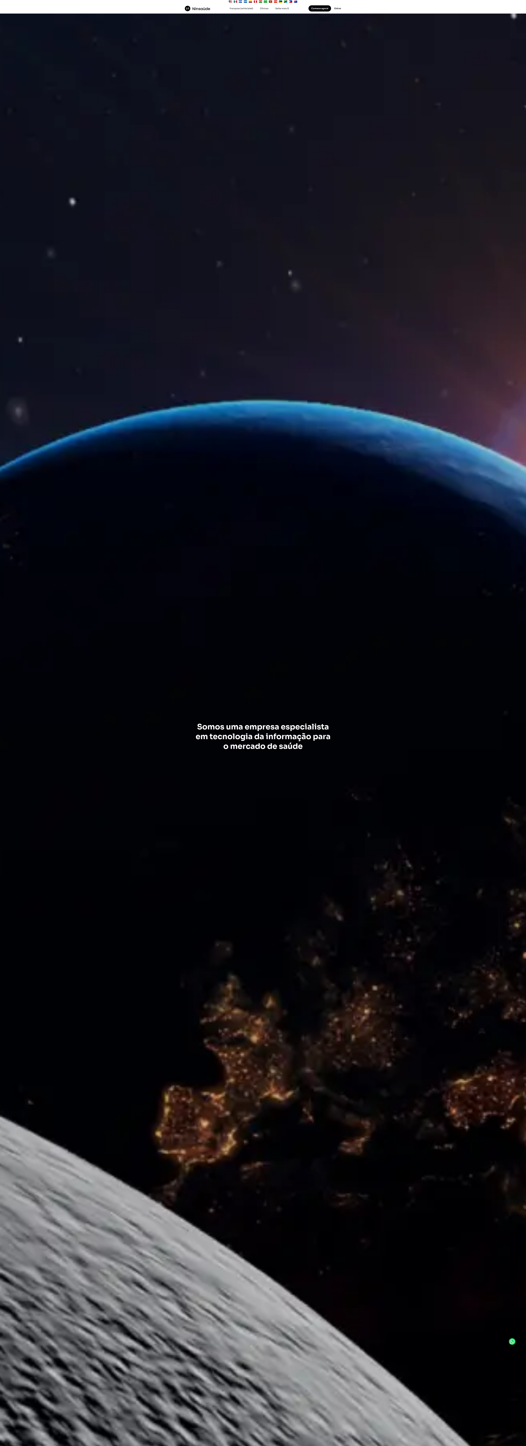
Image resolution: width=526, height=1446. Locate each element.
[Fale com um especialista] (512, 1341)
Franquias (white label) (241, 8)
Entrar (337, 8)
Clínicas (264, 8)
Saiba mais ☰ (282, 8)
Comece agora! (319, 8)
